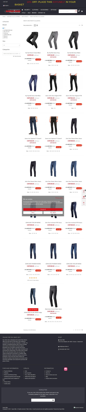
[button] (12, 21)
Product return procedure (51, 378)
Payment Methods (8, 371)
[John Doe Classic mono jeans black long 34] (73, 126)
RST (5, 37)
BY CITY (6, 31)
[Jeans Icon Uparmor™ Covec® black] (53, 126)
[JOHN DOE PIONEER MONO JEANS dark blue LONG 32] (53, 251)
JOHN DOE (7, 34)
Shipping (6, 373)
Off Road (53, 9)
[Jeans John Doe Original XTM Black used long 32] (73, 83)
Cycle (23, 13)
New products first (27, 25)
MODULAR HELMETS (30, 378)
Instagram (65, 369)
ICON (6, 33)
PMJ (5, 36)
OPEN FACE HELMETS (30, 376)
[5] (36, 278)
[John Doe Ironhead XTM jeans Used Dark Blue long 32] (73, 210)
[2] (31, 278)
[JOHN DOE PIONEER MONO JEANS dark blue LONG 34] (32, 251)
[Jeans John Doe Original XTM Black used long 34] (53, 83)
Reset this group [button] (17, 56)
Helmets (27, 9)
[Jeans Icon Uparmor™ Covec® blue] (32, 126)
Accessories (44, 9)
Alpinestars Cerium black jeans (53, 309)
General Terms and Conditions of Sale (11, 379)
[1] (29, 278)
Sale (29, 13)
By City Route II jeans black (33, 52)
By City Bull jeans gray (53, 52)
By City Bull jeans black (74, 52)
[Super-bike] (12, 11)
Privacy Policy (7, 381)
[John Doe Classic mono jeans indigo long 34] (73, 169)
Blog (47, 376)
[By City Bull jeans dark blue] (32, 83)
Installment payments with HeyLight (12, 376)
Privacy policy (59, 198)
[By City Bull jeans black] (73, 40)
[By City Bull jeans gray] (53, 40)
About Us (48, 373)
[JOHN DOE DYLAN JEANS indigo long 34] (32, 296)
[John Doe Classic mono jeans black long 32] (32, 169)
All (4, 28)
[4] (34, 278)
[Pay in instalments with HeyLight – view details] (41, 59)
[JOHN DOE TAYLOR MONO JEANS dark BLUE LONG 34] (73, 251)
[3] (33, 278)
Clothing (35, 9)
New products (28, 373)
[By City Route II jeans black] (32, 40)
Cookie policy (7, 383)
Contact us (41, 13)
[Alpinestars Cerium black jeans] (53, 296)
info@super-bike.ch (64, 346)
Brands (34, 13)
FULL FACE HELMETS (30, 374)
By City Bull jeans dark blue (32, 95)
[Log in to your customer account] (82, 11)
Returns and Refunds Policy (10, 374)
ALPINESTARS (8, 30)
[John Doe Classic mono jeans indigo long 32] (53, 169)
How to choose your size (51, 374)
